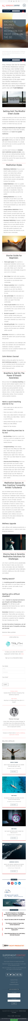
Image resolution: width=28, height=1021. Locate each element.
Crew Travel (14, 795)
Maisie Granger (14, 719)
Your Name (5, 666)
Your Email (5, 677)
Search (19, 1)
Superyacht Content (11, 768)
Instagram (16, 1)
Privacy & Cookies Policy (21, 1018)
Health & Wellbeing (20, 733)
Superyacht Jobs (14, 982)
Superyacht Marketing (14, 984)
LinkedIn (14, 1)
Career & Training (14, 762)
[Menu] (24, 5)
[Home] (11, 6)
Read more (13, 771)
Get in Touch (17, 1016)
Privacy (9, 1016)
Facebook (9, 1)
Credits (12, 1016)
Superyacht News (14, 980)
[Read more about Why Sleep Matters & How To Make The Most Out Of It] (14, 818)
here (22, 654)
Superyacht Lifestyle (14, 734)
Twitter (11, 1)
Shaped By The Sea (11, 801)
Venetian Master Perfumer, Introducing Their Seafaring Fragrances (14, 693)
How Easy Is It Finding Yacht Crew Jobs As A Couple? (14, 700)
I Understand (14, 1019)
